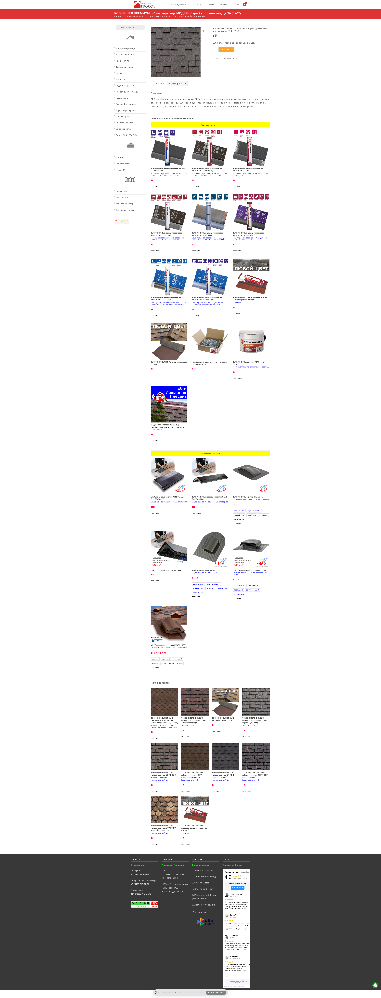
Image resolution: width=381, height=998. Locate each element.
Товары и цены (196, 4)
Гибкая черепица (134, 16)
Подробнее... (155, 186)
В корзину (226, 49)
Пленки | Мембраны (126, 104)
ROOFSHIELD (152, 16)
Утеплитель (122, 97)
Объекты (211, 4)
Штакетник (121, 191)
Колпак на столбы (125, 210)
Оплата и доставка (178, 4)
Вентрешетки (123, 163)
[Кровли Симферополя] (143, 4)
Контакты (224, 4)
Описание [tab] (160, 83)
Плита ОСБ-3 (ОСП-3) (126, 135)
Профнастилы (123, 60)
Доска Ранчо (122, 197)
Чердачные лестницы (127, 91)
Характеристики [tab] (177, 83)
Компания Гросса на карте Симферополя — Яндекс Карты (237, 986)
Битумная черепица (126, 54)
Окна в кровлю (123, 128)
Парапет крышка (124, 122)
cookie (185, 993)
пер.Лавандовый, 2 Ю (173, 891)
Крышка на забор (124, 203)
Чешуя (119, 73)
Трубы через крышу (126, 110)
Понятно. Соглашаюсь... (216, 993)
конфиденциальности (196, 993)
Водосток (120, 79)
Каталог (235, 4)
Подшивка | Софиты (126, 85)
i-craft (237, 994)
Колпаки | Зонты (124, 116)
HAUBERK (120, 169)
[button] (204, 30)
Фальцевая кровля (125, 67)
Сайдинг (120, 157)
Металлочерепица (125, 48)
